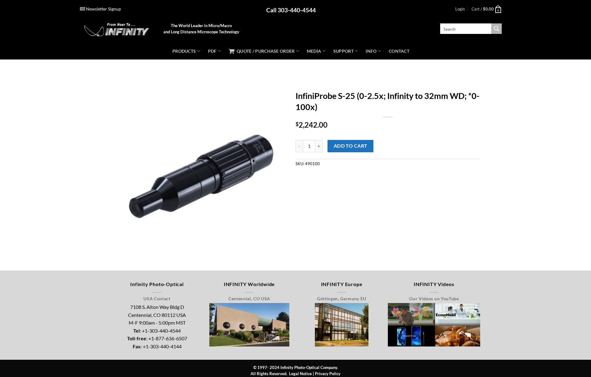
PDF (212, 51)
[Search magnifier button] (496, 28)
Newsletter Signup (103, 8)
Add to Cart (351, 146)
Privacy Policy (327, 373)
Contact (399, 51)
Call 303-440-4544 (291, 10)
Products (184, 51)
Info (371, 51)
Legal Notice (300, 373)
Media (314, 51)
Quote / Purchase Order (265, 51)
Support (343, 51)
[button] (460, 9)
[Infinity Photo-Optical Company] (117, 29)
